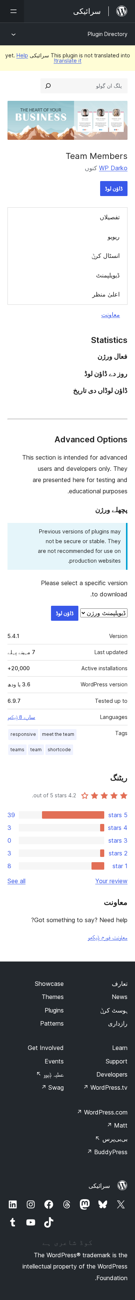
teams (17, 749)
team (36, 749)
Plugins (54, 1010)
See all (17, 881)
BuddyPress (107, 1152)
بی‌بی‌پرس (111, 1139)
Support (117, 1061)
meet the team (58, 734)
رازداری (118, 1023)
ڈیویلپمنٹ (108, 275)
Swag (52, 1087)
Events (54, 1061)
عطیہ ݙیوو (50, 1074)
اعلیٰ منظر (106, 294)
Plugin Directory (108, 34)
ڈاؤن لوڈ (114, 188)
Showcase (49, 983)
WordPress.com (102, 1112)
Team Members (97, 156)
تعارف (120, 983)
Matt (117, 1125)
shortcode (59, 749)
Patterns (52, 1023)
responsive (23, 734)
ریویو (114, 236)
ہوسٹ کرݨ (114, 1010)
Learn (120, 1047)
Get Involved (46, 1047)
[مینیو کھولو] (12, 11)
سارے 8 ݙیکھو (21, 717)
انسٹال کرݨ (106, 255)
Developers (112, 1074)
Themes (53, 996)
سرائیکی (99, 1185)
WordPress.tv (105, 1087)
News (120, 996)
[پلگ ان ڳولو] (48, 85)
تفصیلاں (110, 217)
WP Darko (113, 168)
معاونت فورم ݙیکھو (108, 937)
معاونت (110, 314)
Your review (111, 881)
